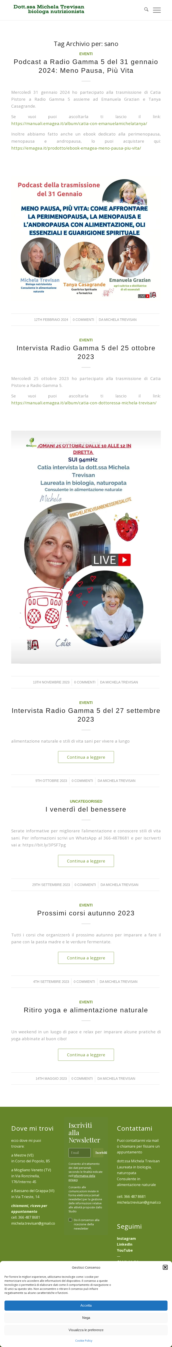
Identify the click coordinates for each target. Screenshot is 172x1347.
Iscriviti (99, 1153)
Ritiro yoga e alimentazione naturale (86, 1010)
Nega (86, 1318)
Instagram (126, 1238)
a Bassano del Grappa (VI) (32, 1190)
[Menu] (154, 10)
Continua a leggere (86, 757)
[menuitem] (144, 10)
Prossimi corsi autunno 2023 (86, 913)
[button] (165, 1267)
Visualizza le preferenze (86, 1330)
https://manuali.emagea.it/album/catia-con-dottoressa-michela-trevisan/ (84, 402)
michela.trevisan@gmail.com (34, 1223)
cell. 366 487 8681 (131, 1196)
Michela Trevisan (120, 320)
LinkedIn (124, 1244)
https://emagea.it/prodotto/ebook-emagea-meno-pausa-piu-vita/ (76, 148)
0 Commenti (83, 320)
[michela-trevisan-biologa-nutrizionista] (48, 10)
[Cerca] (144, 10)
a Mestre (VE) (22, 1155)
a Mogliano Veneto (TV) (31, 1169)
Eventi (86, 54)
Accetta (86, 1305)
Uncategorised (86, 801)
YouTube (125, 1250)
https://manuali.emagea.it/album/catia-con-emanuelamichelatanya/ (79, 123)
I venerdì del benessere (86, 809)
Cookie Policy (83, 1341)
